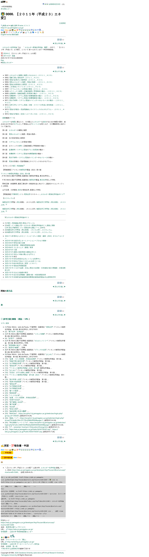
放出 (44, 122)
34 (6, 418)
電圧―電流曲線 (18, 166)
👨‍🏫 (3, 14)
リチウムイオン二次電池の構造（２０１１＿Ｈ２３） (28, 89)
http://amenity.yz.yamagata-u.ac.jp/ (20, 542)
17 (6, 375)
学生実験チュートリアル (18, 422)
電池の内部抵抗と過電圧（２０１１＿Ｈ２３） (26, 84)
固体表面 (13, 393)
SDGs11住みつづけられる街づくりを (27, 261)
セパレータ (44, 157)
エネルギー (6, 122)
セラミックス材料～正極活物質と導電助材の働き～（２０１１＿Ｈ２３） (36, 91)
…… (42, 30)
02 (59, 286)
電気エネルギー (7, 62)
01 (59, 71)
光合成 (12, 407)
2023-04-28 (9, 245)
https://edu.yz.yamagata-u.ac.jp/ (20, 529)
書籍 (14, 319)
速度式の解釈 (13, 347)
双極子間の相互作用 (17, 361)
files (2, 60)
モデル (16, 124)
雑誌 (20, 319)
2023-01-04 (9, 240)
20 (6, 384)
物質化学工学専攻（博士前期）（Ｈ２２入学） (24, 232)
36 (6, 427)
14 (6, 368)
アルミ (30, 150)
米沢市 (17, 548)
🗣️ (33, 32)
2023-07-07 (9, 250)
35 (6, 422)
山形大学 (13, 532)
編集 (12, 25)
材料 (20, 146)
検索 (4, 25)
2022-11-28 (9, 236)
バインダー (34, 157)
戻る (2, 9)
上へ (9, 9)
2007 (42, 227)
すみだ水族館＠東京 (21, 272)
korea (9, 34)
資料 (16, 25)
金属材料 (12, 150)
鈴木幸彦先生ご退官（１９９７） (26, 263)
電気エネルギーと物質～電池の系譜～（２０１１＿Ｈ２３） (31, 82)
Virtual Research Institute (54, 553)
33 (6, 413)
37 (6, 429)
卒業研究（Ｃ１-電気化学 (21, 227)
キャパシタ (36, 124)
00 (59, 43)
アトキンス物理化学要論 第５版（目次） (25, 375)
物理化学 (23, 170)
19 (6, 381)
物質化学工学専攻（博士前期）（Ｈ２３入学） (24, 230)
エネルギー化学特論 (9, 47)
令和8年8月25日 (54, 4)
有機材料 (12, 153)
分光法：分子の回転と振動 (19, 372)
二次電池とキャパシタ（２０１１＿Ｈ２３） (25, 86)
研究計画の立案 (19, 243)
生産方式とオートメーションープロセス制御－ (31, 240)
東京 (41, 180)
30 (6, 407)
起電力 (11, 338)
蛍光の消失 (14, 409)
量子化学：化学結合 (16, 331)
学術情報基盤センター (25, 532)
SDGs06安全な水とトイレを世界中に (27, 259)
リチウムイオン (14, 142)
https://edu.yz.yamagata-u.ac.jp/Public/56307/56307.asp (30, 429)
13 (6, 366)
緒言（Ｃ (10, 225)
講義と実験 (51, 225)
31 (6, 409)
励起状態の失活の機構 (18, 411)
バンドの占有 (14, 395)
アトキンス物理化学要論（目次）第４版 (15, 173)
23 (6, 391)
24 (6, 393)
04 (59, 315)
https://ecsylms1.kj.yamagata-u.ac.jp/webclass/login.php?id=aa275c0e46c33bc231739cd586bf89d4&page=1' (34, 419)
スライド (27, 25)
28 (6, 402)
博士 (18, 202)
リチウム (20, 150)
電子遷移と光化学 (16, 402)
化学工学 (9, 202)
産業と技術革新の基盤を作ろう (25, 252)
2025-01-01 (9, 252)
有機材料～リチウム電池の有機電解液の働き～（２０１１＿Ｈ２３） (34, 96)
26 (6, 397)
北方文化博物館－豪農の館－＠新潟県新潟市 (30, 275)
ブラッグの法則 (40, 350)
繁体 (17, 34)
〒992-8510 (5, 548)
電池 (25, 150)
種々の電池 (14, 391)
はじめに (49, 354)
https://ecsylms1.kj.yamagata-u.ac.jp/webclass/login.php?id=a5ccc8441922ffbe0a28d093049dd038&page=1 (35, 423)
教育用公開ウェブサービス (16, 527)
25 (6, 395)
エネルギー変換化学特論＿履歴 (36, 47)
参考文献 (7, 319)
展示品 (9, 291)
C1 (10, 427)
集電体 (35, 150)
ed (7, 25)
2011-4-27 (7, 56)
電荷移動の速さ (14, 345)
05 (59, 441)
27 (6, 400)
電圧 (20, 223)
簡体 (13, 34)
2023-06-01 (9, 247)
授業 (4, 118)
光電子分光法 (14, 400)
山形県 (12, 548)
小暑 (15, 250)
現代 (19, 190)
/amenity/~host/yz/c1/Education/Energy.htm (31, 427)
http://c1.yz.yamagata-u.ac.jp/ (12, 28)
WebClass (13, 413)
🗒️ (9, 32)
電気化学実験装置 (20, 266)
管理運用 (4, 532)
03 (59, 301)
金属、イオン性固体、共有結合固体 (22, 359)
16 (6, 372)
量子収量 (13, 404)
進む (5, 9)
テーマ (11, 118)
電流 (24, 223)
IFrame (20, 25)
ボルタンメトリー (41, 341)
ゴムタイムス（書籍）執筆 (23, 247)
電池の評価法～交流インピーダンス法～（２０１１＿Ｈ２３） (32, 114)
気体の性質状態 (15, 381)
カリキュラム (9, 198)
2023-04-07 (9, 243)
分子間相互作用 (15, 363)
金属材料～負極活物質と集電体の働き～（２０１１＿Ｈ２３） (32, 93)
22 (6, 388)
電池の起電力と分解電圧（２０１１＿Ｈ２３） (26, 80)
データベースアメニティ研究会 (28, 544)
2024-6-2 (6, 53)
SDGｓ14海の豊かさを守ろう (24, 254)
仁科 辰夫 (8, 227)
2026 (16, 553)
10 (6, 359)
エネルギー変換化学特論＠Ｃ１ (52, 194)
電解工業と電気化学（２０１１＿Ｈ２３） (24, 77)
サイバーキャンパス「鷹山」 (16, 539)
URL (26, 319)
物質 (13, 122)
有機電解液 (32, 153)
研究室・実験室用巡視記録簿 (24, 245)
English (3, 34)
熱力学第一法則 (15, 379)
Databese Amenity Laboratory (30, 553)
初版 (13, 56)
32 (6, 411)
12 (6, 363)
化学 (44, 180)
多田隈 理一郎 (11, 546)
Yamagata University (9, 555)
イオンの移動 (39, 334)
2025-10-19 (9, 256)
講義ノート (35, 227)
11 (6, 361)
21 (6, 386)
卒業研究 (15, 194)
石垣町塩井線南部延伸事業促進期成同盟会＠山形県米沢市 (35, 277)
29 (6, 404)
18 (6, 379)
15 (6, 370)
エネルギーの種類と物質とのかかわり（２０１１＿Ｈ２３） (31, 75)
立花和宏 (62, 23)
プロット (30, 223)
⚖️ (38, 32)
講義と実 (18, 225)
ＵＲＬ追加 (5, 323)
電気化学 (27, 194)
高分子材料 (13, 157)
